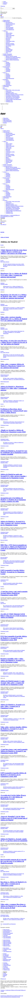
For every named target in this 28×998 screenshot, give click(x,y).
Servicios (5, 88)
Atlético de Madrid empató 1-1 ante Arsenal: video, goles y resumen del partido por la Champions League (12, 682)
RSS (4, 976)
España (2, 245)
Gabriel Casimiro (4, 376)
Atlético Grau (8, 36)
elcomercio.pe (3, 995)
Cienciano (8, 40)
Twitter (4, 973)
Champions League (5, 425)
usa (3, 87)
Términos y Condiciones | (6, 990)
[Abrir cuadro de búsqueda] (1, 7)
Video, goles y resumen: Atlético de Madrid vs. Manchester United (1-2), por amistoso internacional (13, 365)
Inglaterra (2, 268)
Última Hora (5, 118)
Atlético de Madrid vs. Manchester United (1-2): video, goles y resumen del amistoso (14, 388)
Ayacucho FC (8, 37)
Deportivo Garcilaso (10, 43)
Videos (4, 1)
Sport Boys (8, 48)
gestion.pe (16, 995)
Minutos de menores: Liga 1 (11, 93)
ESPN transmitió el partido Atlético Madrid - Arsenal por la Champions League (12, 572)
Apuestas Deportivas (7, 55)
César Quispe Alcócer (5, 440)
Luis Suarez (5, 967)
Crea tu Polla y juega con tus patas (13, 90)
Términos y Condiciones (10, 215)
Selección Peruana (9, 27)
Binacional (8, 38)
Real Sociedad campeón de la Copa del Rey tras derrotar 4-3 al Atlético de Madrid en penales (13, 861)
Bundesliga (5, 79)
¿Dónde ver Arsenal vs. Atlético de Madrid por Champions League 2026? (13, 431)
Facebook (5, 974)
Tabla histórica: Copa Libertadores (13, 97)
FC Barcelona (6, 954)
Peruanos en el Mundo (10, 23)
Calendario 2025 (9, 100)
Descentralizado (9, 22)
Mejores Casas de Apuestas (11, 56)
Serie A (4, 72)
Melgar (7, 47)
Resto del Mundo (4, 540)
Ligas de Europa (6, 939)
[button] (14, 219)
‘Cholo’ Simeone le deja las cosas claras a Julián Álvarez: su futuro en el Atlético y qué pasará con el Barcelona (14, 251)
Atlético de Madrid (7, 957)
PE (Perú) (3, 222)
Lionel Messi (5, 964)
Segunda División (6, 934)
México (2, 16)
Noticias (7, 62)
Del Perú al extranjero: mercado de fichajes (14, 94)
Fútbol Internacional (10, 78)
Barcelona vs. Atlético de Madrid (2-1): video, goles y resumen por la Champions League (14, 883)
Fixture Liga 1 (9, 91)
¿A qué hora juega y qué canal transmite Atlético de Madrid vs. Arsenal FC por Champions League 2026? (14, 751)
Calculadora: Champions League (12, 95)
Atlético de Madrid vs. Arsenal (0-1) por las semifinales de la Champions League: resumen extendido (14, 452)
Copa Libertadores (9, 28)
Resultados (8, 63)
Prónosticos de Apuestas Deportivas (13, 57)
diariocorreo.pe (8, 996)
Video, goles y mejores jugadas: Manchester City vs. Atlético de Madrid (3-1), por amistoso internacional (14, 318)
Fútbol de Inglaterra (7, 942)
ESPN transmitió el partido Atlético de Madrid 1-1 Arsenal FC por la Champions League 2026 (13, 774)
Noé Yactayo (3, 581)
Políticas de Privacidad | (16, 990)
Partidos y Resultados (7, 54)
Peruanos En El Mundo (8, 933)
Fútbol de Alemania (7, 943)
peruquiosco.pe (15, 996)
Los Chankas (8, 45)
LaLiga (4, 61)
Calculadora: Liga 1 (10, 92)
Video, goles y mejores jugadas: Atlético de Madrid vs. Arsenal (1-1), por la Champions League (14, 728)
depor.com (3, 215)
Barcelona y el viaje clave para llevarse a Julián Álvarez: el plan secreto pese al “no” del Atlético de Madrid (14, 342)
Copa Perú (8, 26)
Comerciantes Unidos (10, 41)
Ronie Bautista (4, 558)
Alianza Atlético (9, 33)
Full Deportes (6, 86)
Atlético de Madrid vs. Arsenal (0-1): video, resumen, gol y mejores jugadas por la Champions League (13, 523)
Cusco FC (8, 42)
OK (13, 8)
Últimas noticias (6, 20)
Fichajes (5, 3)
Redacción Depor (4, 419)
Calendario (8, 64)
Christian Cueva (6, 969)
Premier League (6, 66)
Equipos (5, 953)
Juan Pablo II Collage (10, 44)
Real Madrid (5, 955)
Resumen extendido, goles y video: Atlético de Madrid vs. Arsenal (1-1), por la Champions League (13, 660)
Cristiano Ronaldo (7, 965)
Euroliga (5, 950)
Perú (1, 14)
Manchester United (7, 959)
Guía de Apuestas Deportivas (12, 58)
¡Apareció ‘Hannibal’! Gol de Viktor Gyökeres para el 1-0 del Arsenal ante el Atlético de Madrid (14, 818)
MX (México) (3, 224)
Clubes (4, 30)
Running (5, 122)
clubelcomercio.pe (10, 995)
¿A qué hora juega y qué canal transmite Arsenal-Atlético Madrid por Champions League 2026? (14, 593)
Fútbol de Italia (6, 944)
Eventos (2, 586)
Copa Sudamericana (10, 29)
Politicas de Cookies (9, 216)
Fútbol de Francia (6, 945)
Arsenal (4, 958)
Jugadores (5, 962)
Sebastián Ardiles (4, 284)
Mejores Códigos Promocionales (12, 59)
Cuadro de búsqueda (17, 18)
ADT (7, 31)
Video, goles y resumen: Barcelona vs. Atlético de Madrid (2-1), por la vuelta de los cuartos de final (13, 906)
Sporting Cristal (9, 50)
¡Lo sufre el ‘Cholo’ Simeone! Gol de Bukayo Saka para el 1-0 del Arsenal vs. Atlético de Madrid (14, 615)
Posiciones (8, 65)
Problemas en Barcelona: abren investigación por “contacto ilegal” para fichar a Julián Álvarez (14, 410)
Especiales (5, 2)
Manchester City (6, 960)
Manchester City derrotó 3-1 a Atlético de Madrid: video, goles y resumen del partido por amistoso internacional (13, 296)
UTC (7, 52)
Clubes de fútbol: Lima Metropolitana (13, 99)
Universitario (8, 51)
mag (19, 996)
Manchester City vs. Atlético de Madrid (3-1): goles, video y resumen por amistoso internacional (14, 275)
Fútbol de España (6, 941)
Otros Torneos (6, 947)
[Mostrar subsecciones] (12, 55)
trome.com (3, 996)
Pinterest (5, 975)
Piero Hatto (3, 761)
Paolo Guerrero (6, 968)
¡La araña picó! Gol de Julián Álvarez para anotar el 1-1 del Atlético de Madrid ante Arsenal (13, 797)
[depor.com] (3, 116)
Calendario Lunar (9, 101)
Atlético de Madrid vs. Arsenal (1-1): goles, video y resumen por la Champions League (13, 706)
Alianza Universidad (10, 35)
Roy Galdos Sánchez (5, 261)
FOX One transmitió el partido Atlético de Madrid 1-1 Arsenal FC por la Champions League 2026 (14, 638)
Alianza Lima (8, 34)
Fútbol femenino (9, 24)
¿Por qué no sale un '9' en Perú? (12, 98)
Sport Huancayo (9, 49)
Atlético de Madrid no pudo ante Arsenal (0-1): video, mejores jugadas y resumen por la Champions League (14, 476)
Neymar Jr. (5, 966)
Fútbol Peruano (6, 21)
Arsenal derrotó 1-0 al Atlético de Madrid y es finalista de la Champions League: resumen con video (13, 499)
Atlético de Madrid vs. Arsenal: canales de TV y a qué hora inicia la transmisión (14, 839)
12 (3, 923)
